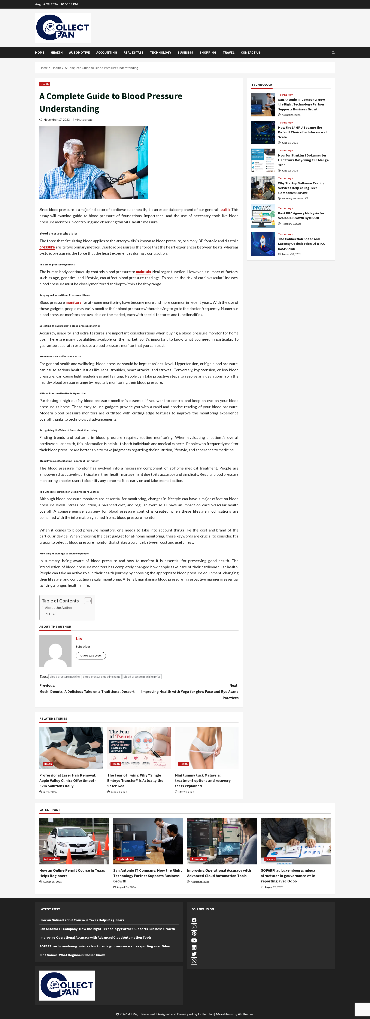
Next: (190, 691)
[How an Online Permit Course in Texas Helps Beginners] (74, 841)
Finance (270, 859)
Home (39, 52)
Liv (53, 614)
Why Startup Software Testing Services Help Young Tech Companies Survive (263, 188)
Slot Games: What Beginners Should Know (72, 955)
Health (57, 52)
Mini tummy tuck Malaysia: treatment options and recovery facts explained (203, 780)
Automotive (79, 52)
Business (185, 52)
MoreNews (224, 1014)
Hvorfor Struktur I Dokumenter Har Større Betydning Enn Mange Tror (263, 160)
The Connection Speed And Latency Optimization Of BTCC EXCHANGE (263, 244)
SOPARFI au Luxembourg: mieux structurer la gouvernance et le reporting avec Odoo (288, 876)
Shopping (208, 52)
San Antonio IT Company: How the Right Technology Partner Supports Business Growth (263, 104)
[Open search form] (333, 52)
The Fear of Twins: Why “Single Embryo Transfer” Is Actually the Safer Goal (135, 780)
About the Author (59, 607)
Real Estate (133, 52)
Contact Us (251, 52)
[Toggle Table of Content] (86, 601)
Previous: (87, 688)
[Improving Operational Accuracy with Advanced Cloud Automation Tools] (222, 841)
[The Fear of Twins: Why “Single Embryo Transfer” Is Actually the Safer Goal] (139, 748)
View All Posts (90, 656)
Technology (160, 52)
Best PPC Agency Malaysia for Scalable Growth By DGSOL (263, 216)
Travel (228, 52)
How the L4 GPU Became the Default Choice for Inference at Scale (263, 132)
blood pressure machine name (101, 676)
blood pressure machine (65, 676)
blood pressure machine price (142, 676)
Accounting (106, 52)
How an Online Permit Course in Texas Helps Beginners (81, 920)
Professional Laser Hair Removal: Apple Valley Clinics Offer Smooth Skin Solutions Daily (68, 780)
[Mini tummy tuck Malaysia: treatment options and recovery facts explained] (207, 748)
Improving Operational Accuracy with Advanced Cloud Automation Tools (95, 937)
